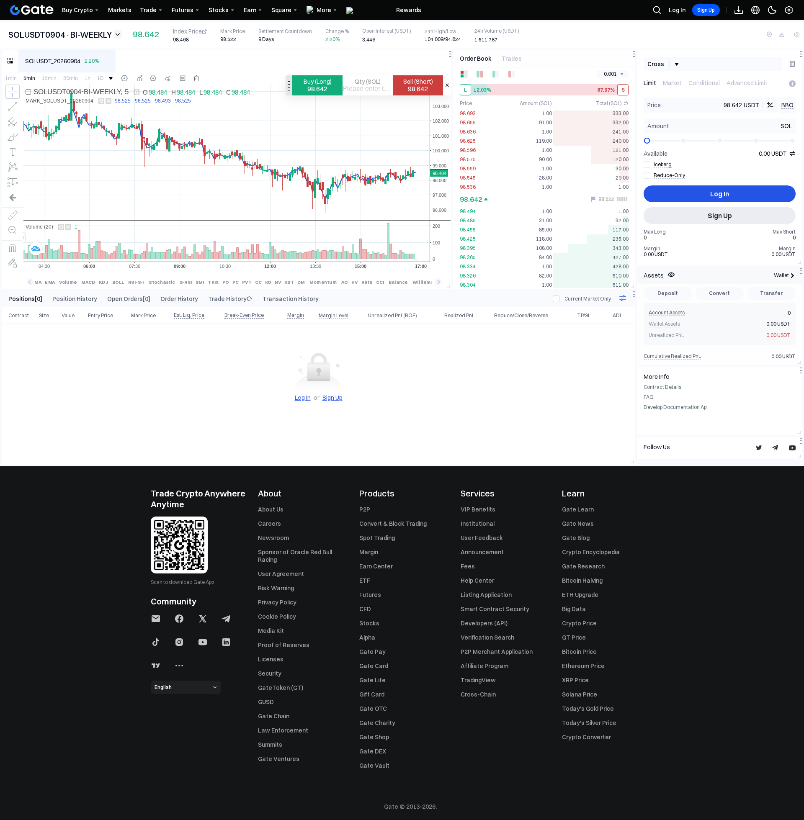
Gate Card (373, 666)
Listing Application (486, 595)
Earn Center (376, 566)
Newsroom (273, 538)
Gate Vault (374, 765)
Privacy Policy (277, 602)
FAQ (649, 397)
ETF (364, 580)
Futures (370, 595)
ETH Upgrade (580, 595)
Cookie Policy (277, 616)
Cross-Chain (478, 694)
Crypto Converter (586, 737)
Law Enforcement (283, 730)
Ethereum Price (583, 666)
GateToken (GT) (280, 687)
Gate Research (583, 566)
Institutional (478, 523)
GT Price (574, 637)
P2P (364, 509)
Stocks (369, 623)
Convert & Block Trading (393, 523)
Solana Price (579, 694)
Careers (269, 523)
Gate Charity (377, 723)
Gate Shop (374, 737)
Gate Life (372, 680)
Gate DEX (372, 751)
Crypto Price (579, 623)
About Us (270, 509)
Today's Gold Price (588, 708)
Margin (368, 552)
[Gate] (32, 10)
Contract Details (662, 387)
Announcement (482, 552)
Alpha (367, 637)
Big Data (574, 609)
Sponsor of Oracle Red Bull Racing (295, 555)
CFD (365, 609)
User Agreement (281, 574)
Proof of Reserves (283, 645)
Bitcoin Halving (582, 580)
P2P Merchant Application (497, 651)
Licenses (270, 659)
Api (704, 407)
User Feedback (482, 538)
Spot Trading (377, 538)
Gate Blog (576, 538)
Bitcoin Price (579, 651)
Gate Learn (578, 509)
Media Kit (271, 631)
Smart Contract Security (495, 609)
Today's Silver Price (589, 723)
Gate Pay (372, 651)
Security (269, 673)
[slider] (647, 141)
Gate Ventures (278, 759)
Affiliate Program (484, 666)
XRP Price (575, 680)
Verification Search (487, 637)
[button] (156, 619)
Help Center (477, 580)
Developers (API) (484, 623)
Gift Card (371, 694)
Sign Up (706, 10)
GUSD (266, 702)
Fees (468, 566)
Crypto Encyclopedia (591, 552)
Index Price (187, 31)
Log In (677, 10)
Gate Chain (273, 716)
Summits (270, 744)
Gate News (578, 523)
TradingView (478, 680)
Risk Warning (276, 588)
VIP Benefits (478, 509)
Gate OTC (373, 708)
